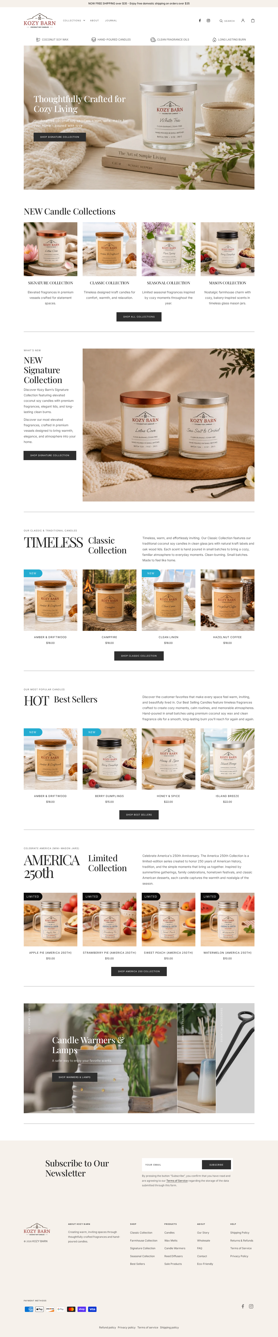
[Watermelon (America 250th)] (227, 920)
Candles (169, 1232)
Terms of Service (177, 1180)
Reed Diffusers (173, 1256)
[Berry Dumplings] (109, 759)
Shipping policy (169, 1327)
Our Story (203, 1232)
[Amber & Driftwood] (51, 600)
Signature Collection (142, 1248)
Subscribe (216, 1164)
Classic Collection (141, 1232)
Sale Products (173, 1263)
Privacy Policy (239, 1256)
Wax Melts (170, 1240)
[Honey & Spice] (169, 759)
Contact (202, 1256)
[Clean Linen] (169, 600)
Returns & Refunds (241, 1240)
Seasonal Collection (142, 1256)
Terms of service (147, 1327)
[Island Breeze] (227, 759)
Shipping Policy (239, 1232)
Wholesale (203, 1240)
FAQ (199, 1248)
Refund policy (107, 1327)
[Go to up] (272, 1331)
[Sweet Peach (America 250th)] (169, 920)
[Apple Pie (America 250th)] (51, 920)
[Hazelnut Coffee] (227, 600)
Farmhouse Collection (143, 1240)
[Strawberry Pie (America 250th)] (109, 920)
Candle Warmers (174, 1248)
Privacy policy (127, 1327)
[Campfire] (109, 600)
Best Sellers (137, 1263)
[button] (227, 20)
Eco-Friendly (205, 1263)
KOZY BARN (39, 1241)
